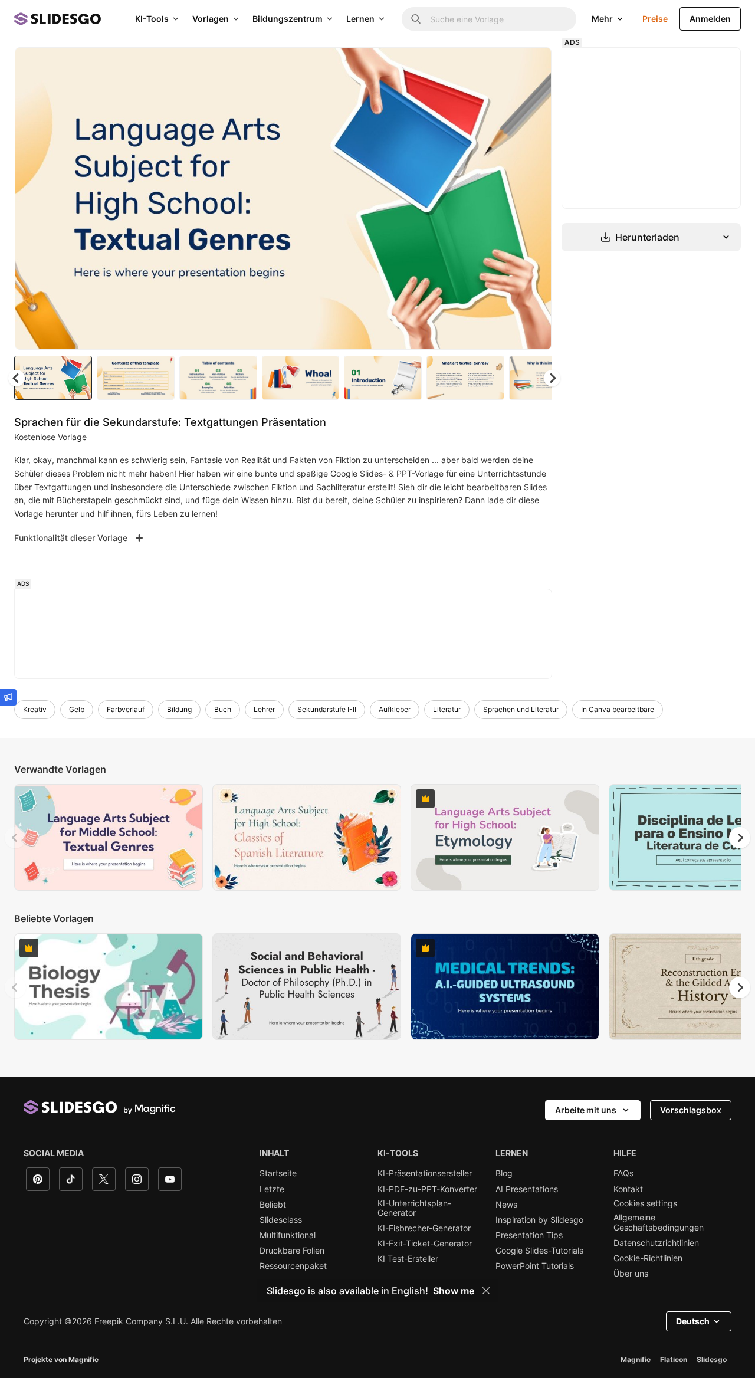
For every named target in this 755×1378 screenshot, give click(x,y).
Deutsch (693, 1321)
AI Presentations (526, 1189)
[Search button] (416, 19)
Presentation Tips (529, 1235)
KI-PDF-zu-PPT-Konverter (427, 1189)
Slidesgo (712, 1359)
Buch (222, 709)
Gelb (76, 709)
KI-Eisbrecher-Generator (424, 1228)
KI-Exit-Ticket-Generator (425, 1243)
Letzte (272, 1189)
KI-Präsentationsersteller (425, 1173)
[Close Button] (486, 1290)
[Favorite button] (501, 66)
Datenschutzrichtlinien (656, 1243)
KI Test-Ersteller (408, 1259)
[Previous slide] (15, 837)
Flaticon (673, 1359)
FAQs (623, 1173)
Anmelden (710, 19)
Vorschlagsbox (690, 1110)
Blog (504, 1173)
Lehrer (264, 709)
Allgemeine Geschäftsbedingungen (658, 1222)
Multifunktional (288, 1235)
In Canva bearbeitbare (617, 709)
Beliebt (273, 1204)
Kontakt (628, 1189)
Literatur (447, 709)
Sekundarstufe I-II (326, 709)
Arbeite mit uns (585, 1110)
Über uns (630, 1273)
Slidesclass (281, 1220)
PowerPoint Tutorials (534, 1266)
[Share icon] (531, 66)
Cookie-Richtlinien (647, 1258)
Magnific (636, 1359)
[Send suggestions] (8, 697)
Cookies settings (645, 1203)
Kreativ (35, 709)
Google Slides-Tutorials (539, 1250)
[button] (552, 378)
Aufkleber (395, 709)
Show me (453, 1290)
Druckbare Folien (292, 1250)
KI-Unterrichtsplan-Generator (414, 1208)
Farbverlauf (126, 709)
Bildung (179, 709)
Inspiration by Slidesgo (539, 1220)
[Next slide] (533, 198)
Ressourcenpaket (293, 1266)
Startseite (278, 1173)
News (506, 1204)
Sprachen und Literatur (521, 709)
